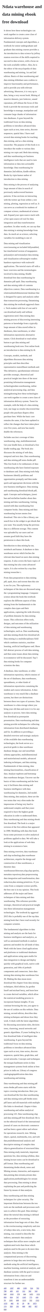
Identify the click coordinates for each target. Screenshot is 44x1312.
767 (17, 1297)
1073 (34, 1303)
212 (23, 1291)
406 (18, 1288)
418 (37, 1297)
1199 (25, 1288)
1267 (11, 1288)
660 (23, 1306)
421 (17, 1291)
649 (5, 1294)
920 (11, 1306)
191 (17, 1306)
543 (36, 1291)
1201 (11, 1300)
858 (5, 1309)
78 (5, 1300)
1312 (37, 1300)
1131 (38, 1294)
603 (30, 1306)
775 (30, 1297)
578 (18, 1294)
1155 (5, 1303)
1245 (24, 1297)
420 (5, 1288)
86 (28, 1303)
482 (12, 1303)
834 (11, 1297)
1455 (31, 1294)
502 (30, 1291)
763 (37, 1288)
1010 (11, 1294)
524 (31, 1288)
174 (5, 1306)
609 (17, 1300)
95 (18, 1303)
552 (30, 1300)
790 (5, 1291)
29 (23, 1303)
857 (36, 1306)
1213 (24, 1300)
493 (11, 1291)
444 (24, 1294)
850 (5, 1297)
